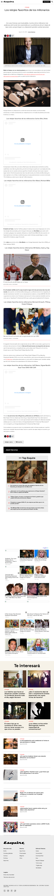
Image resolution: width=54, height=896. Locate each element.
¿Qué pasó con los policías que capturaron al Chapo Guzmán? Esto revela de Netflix (27, 491)
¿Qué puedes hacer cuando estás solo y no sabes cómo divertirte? (33, 809)
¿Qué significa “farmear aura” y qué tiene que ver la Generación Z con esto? (34, 772)
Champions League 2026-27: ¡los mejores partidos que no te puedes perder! (27, 503)
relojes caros (9, 442)
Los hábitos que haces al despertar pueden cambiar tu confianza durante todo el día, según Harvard (14, 694)
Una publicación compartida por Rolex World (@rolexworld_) (22, 162)
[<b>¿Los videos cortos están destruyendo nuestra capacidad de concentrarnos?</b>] (39, 710)
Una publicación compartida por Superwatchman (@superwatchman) (22, 224)
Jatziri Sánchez (31, 32)
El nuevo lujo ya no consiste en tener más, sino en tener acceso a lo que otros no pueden (14, 726)
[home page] (9, 2)
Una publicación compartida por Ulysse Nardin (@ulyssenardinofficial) (22, 411)
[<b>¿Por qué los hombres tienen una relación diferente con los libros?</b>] (11, 759)
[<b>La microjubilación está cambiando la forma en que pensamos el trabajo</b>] (11, 743)
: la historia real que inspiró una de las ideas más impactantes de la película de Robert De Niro (27, 508)
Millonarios (19, 442)
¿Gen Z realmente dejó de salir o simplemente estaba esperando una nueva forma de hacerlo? (39, 694)
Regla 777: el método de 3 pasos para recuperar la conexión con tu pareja (31, 793)
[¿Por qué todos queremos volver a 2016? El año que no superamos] (11, 827)
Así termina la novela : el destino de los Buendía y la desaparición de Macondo (26, 486)
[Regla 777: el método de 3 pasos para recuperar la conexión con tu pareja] (11, 796)
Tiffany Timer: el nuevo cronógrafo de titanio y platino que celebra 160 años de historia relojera (26, 497)
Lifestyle (27, 7)
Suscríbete (46, 1)
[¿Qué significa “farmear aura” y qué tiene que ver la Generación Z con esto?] (11, 775)
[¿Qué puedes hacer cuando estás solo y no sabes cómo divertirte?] (11, 811)
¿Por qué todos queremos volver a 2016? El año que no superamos (35, 824)
